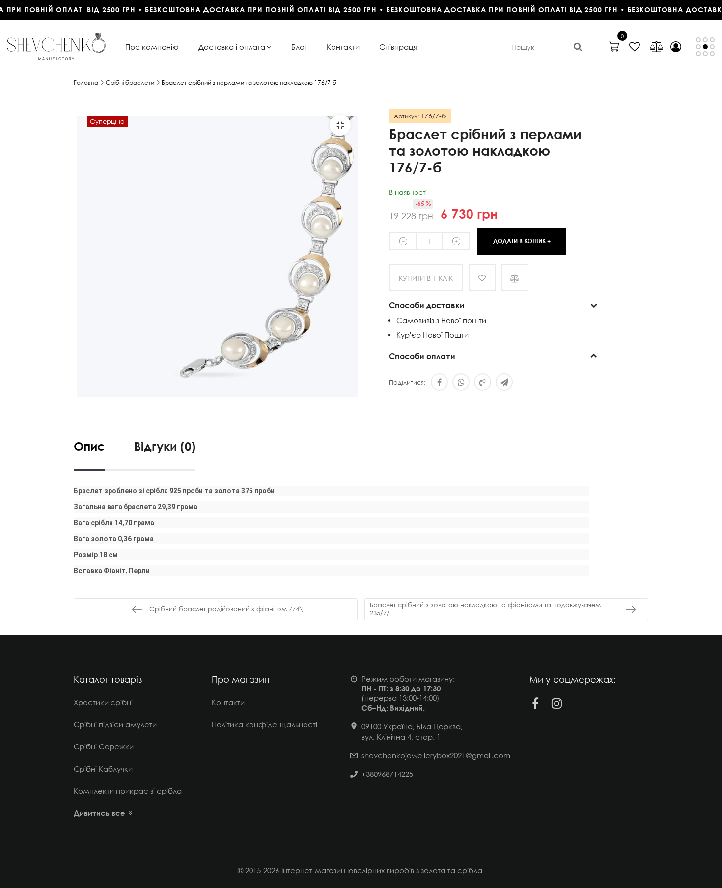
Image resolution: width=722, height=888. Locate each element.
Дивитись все (99, 812)
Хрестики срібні (103, 702)
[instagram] (557, 703)
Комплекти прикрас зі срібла (128, 790)
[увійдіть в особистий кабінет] (675, 46)
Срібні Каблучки (103, 768)
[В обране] (482, 277)
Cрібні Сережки (104, 746)
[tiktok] (578, 703)
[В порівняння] (514, 277)
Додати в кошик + (522, 241)
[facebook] (535, 703)
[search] (578, 46)
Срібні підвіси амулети (115, 724)
